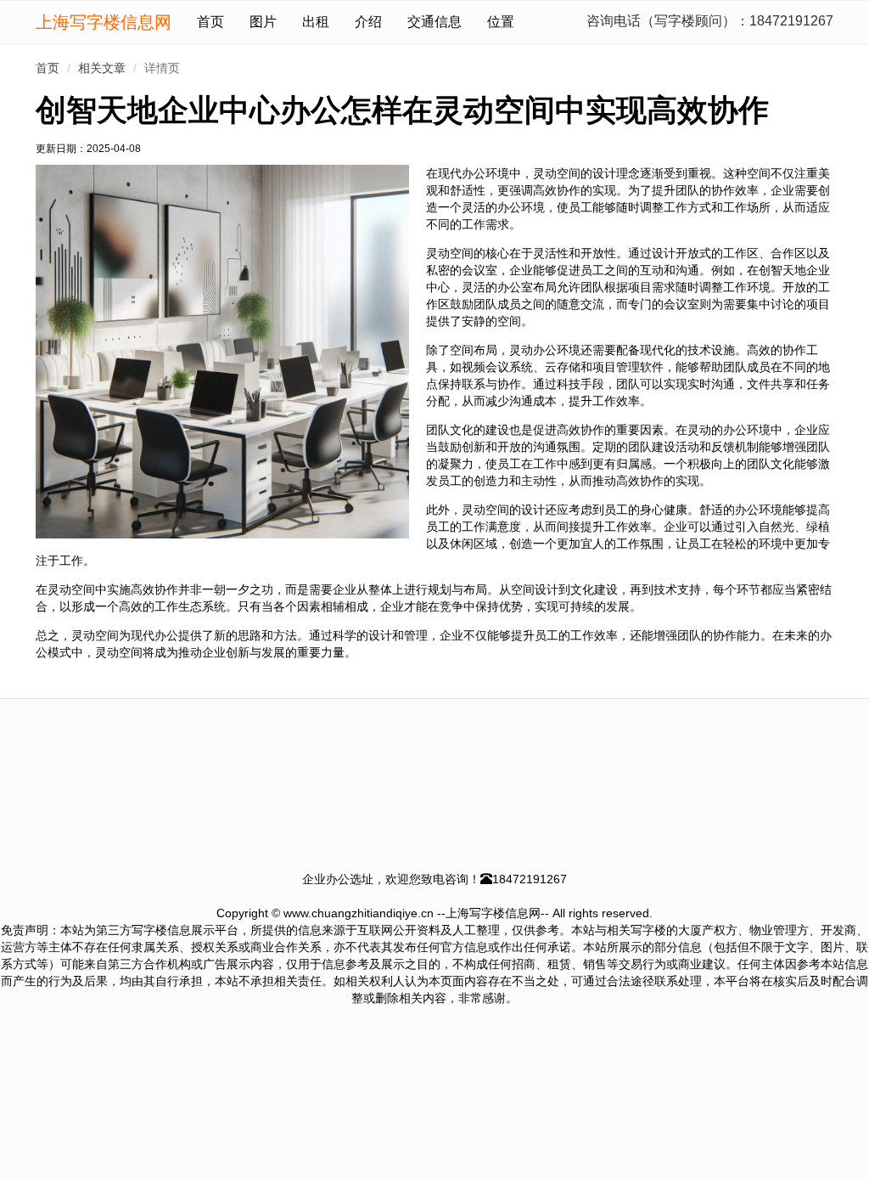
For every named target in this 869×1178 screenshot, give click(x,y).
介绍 (368, 21)
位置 (500, 21)
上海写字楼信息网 (103, 22)
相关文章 (102, 68)
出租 (315, 21)
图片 (263, 21)
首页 (210, 21)
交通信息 (434, 21)
